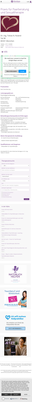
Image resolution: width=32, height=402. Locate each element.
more (25, 394)
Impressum (13, 365)
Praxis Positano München (8, 224)
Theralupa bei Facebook (16, 364)
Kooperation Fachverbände (22, 365)
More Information (12, 71)
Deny (6, 394)
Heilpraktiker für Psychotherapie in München (13, 214)
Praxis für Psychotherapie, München (11, 243)
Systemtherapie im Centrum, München (11, 228)
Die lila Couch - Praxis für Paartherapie (11, 239)
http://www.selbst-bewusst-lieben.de (14, 47)
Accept (22, 71)
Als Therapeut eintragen (5, 364)
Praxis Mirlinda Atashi (7, 209)
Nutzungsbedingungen (26, 364)
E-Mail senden (9, 45)
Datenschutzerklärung (5, 365)
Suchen (26, 199)
